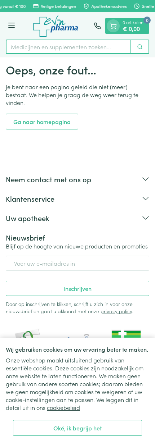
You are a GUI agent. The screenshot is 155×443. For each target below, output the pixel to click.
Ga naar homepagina (42, 121)
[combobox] (68, 47)
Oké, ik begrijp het (77, 428)
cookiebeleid (63, 407)
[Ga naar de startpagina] (55, 26)
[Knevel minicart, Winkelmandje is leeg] (113, 25)
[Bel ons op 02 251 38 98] (97, 25)
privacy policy (116, 311)
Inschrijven (77, 288)
